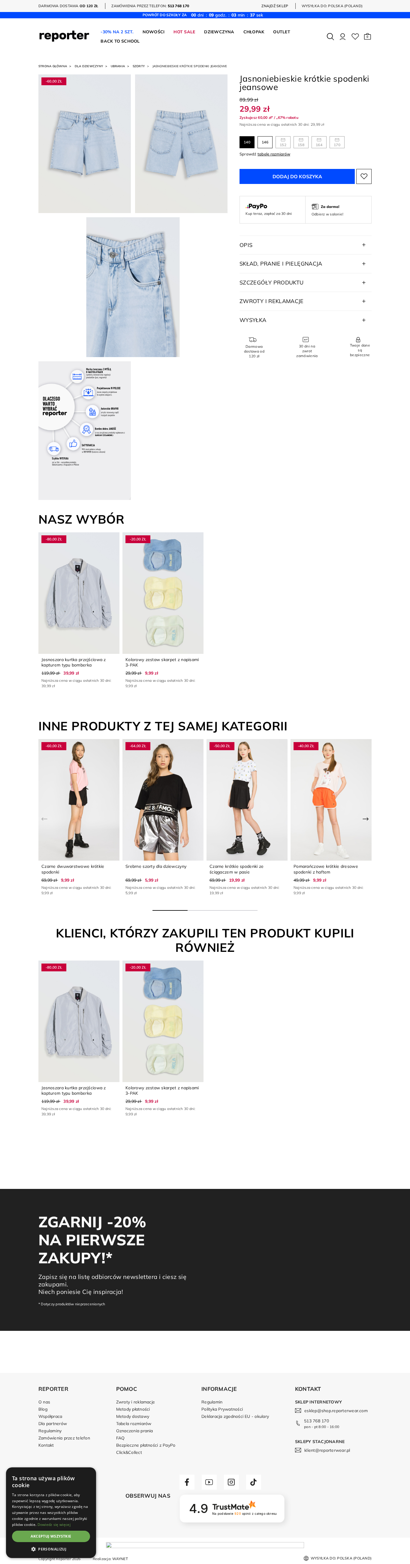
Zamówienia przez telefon (64, 1438)
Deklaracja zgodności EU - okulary (235, 1416)
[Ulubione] (355, 37)
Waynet (120, 1558)
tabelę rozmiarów (274, 154)
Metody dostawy (132, 1416)
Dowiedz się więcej (54, 1524)
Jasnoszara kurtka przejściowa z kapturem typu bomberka (73, 662)
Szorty (139, 66)
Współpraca (50, 1416)
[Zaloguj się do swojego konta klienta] (343, 37)
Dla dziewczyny (89, 66)
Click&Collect (129, 1452)
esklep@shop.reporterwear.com (336, 1410)
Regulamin (211, 1402)
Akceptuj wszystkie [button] (51, 1536)
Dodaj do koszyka (297, 176)
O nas (44, 1402)
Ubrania (118, 66)
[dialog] (51, 1512)
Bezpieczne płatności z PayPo (146, 1445)
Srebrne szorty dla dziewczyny (155, 866)
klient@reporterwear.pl (327, 1450)
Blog (42, 1409)
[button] (367, 37)
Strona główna (52, 66)
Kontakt (46, 1445)
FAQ (120, 1438)
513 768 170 (316, 1421)
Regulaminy (50, 1430)
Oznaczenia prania (134, 1430)
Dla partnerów (52, 1423)
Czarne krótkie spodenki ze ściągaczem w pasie (237, 869)
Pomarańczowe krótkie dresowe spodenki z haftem (326, 869)
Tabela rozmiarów (134, 1423)
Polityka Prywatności (222, 1409)
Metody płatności (133, 1409)
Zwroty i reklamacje (135, 1402)
